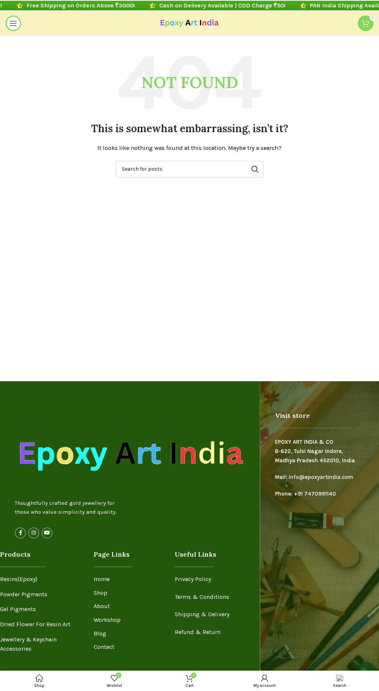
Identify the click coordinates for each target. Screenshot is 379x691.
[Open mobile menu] (13, 23)
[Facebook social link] (20, 533)
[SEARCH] (255, 169)
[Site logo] (189, 22)
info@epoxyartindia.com (321, 477)
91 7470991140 (317, 493)
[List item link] (41, 579)
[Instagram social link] (33, 533)
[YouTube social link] (47, 533)
